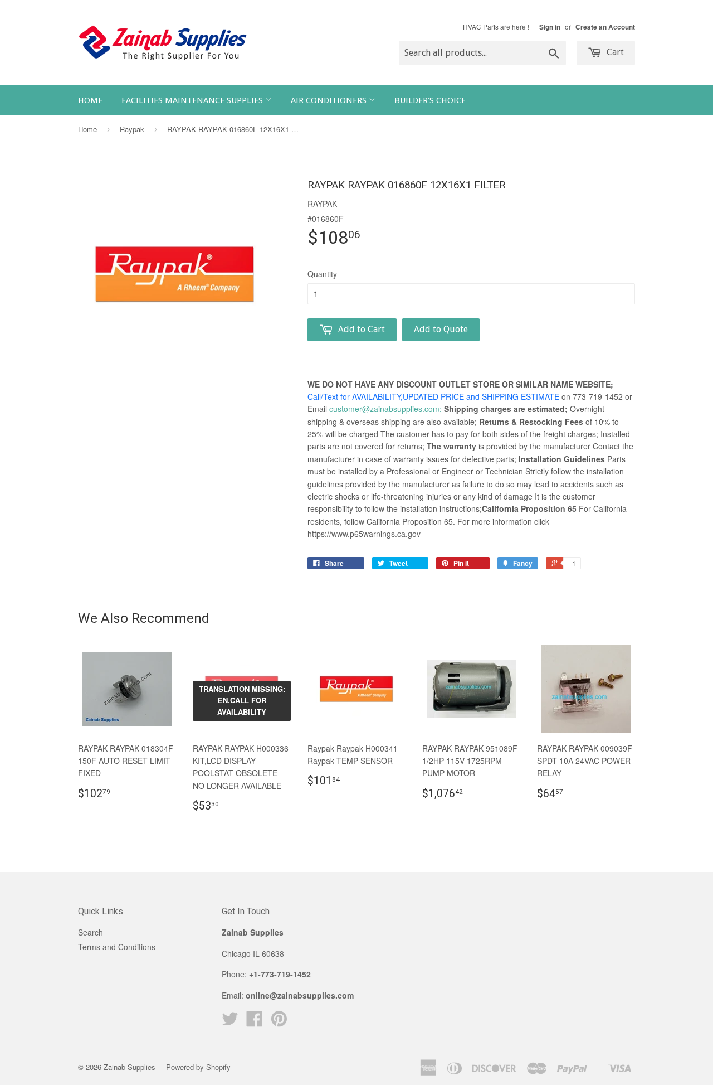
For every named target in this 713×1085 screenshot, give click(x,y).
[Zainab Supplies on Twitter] (230, 1022)
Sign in (549, 27)
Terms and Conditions (116, 946)
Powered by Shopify (198, 1067)
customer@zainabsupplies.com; (385, 408)
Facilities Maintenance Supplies (193, 100)
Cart (614, 52)
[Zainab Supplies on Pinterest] (279, 1022)
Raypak (132, 129)
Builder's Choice (430, 100)
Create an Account (605, 27)
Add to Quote (441, 329)
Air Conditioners (330, 100)
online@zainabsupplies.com (300, 995)
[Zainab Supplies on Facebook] (254, 1022)
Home (90, 100)
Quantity (322, 273)
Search (90, 932)
